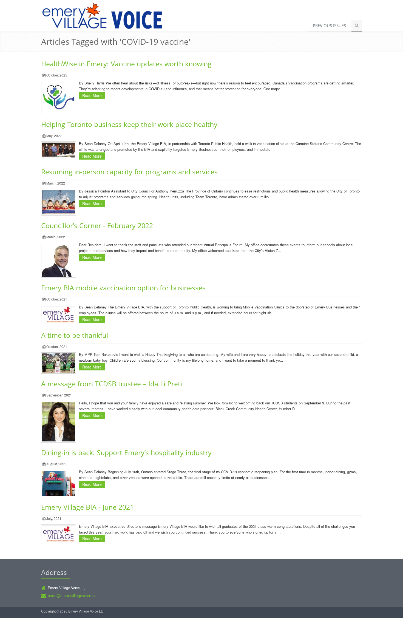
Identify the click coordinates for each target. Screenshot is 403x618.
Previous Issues (329, 25)
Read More (92, 95)
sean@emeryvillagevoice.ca (72, 595)
